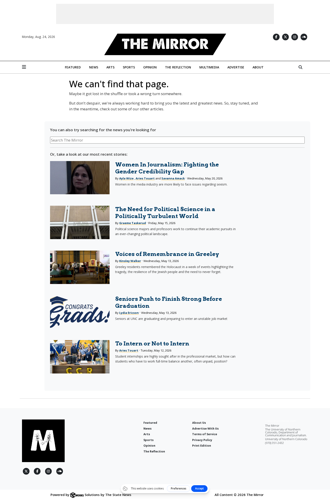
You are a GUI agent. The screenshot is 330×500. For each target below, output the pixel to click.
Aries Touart (145, 178)
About (258, 67)
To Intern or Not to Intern (152, 343)
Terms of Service (204, 434)
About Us (199, 423)
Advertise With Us (205, 428)
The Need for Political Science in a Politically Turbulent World (165, 212)
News (93, 67)
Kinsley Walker (130, 261)
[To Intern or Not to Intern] (79, 356)
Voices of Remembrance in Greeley (167, 254)
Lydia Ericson (129, 313)
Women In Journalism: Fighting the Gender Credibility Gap (167, 168)
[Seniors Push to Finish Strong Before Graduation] (79, 312)
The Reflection (178, 67)
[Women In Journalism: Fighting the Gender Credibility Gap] (79, 177)
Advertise (235, 67)
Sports (129, 67)
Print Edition (201, 445)
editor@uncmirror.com (280, 421)
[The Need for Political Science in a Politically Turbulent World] (79, 222)
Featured (73, 67)
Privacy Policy (202, 440)
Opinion (150, 67)
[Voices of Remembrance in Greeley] (79, 267)
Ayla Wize (126, 178)
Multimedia (209, 67)
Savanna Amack (173, 178)
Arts (110, 67)
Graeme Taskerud (132, 223)
